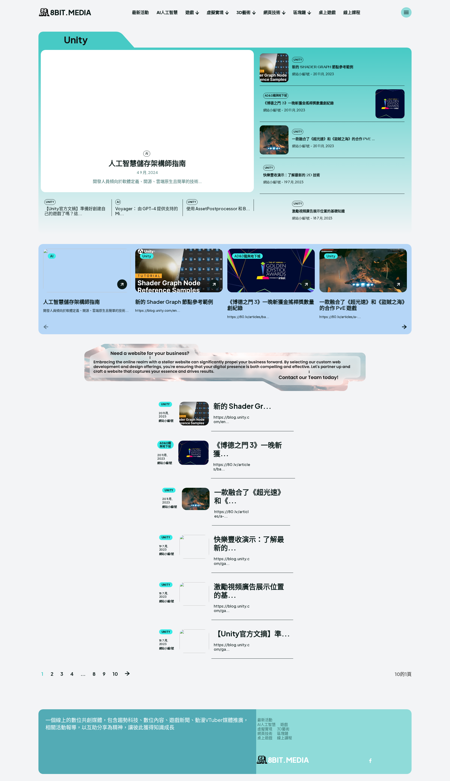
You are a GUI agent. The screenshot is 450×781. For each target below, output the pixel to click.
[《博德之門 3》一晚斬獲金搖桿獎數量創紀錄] (390, 103)
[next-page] (404, 327)
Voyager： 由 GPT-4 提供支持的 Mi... (146, 211)
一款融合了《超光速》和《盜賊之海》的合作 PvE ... (333, 139)
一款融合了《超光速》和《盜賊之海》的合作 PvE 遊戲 (362, 304)
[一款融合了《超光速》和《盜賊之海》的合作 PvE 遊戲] (274, 139)
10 (115, 674)
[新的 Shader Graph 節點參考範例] (274, 68)
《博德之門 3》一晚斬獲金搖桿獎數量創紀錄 (298, 103)
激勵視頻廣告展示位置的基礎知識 (318, 211)
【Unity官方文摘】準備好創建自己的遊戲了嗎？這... (74, 211)
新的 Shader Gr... (242, 406)
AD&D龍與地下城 (276, 95)
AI (146, 153)
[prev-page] (46, 327)
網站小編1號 (301, 74)
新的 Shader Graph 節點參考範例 (322, 67)
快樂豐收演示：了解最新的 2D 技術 (291, 175)
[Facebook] (370, 761)
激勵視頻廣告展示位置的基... (249, 590)
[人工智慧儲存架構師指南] (147, 99)
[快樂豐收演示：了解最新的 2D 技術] (390, 176)
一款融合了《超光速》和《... (249, 496)
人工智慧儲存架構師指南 (147, 163)
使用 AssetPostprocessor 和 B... (218, 208)
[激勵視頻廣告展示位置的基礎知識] (274, 211)
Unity (50, 202)
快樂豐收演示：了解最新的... (249, 543)
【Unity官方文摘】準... (252, 633)
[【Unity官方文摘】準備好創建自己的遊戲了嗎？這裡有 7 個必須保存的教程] (194, 641)
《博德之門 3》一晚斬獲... (247, 449)
